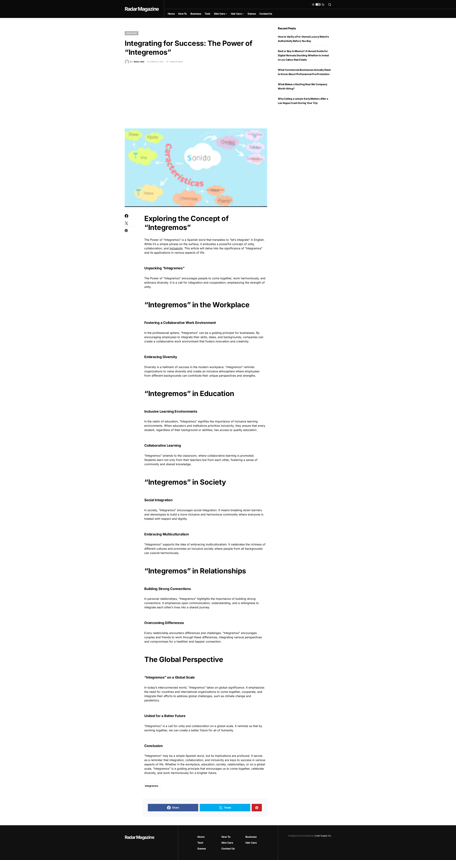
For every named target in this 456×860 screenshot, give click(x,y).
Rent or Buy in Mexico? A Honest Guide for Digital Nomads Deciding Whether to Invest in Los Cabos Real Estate (303, 55)
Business (251, 836)
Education (131, 33)
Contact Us (228, 848)
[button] (318, 4)
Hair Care (251, 842)
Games (201, 848)
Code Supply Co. (323, 835)
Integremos (151, 785)
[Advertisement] (196, 96)
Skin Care (227, 842)
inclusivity (176, 248)
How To (225, 836)
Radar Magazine (142, 9)
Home (200, 836)
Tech (200, 842)
